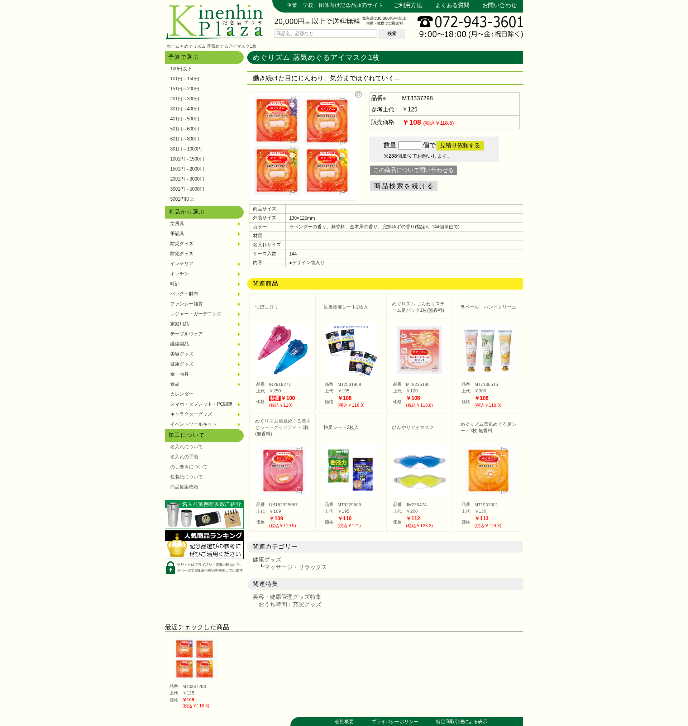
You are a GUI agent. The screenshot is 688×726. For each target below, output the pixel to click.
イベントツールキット (193, 424)
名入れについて (186, 446)
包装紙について (186, 476)
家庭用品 (179, 323)
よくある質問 (452, 5)
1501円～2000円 (187, 169)
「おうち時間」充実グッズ (287, 604)
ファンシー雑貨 (186, 303)
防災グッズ (182, 243)
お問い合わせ (499, 5)
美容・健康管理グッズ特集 (287, 597)
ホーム (173, 46)
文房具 (177, 223)
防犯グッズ (182, 253)
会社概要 (344, 721)
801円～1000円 (186, 149)
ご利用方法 (407, 5)
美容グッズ (182, 354)
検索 (392, 33)
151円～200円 (184, 88)
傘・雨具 (179, 374)
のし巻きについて (188, 466)
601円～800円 (184, 139)
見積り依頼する (460, 145)
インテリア (182, 263)
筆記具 (177, 233)
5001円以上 (182, 199)
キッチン (179, 273)
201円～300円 (184, 98)
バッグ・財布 (184, 293)
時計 (175, 283)
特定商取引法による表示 (461, 721)
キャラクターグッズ (191, 414)
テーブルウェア (186, 333)
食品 (175, 384)
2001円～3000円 (187, 179)
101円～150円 (184, 78)
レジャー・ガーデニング (195, 313)
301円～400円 (184, 108)
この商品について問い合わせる (413, 170)
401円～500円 (184, 118)
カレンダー (182, 394)
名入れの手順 (184, 456)
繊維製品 (179, 344)
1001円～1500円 (187, 159)
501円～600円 (184, 129)
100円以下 (181, 68)
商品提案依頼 (184, 486)
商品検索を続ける (404, 186)
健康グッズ (182, 364)
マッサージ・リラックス (295, 567)
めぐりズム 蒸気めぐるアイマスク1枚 (220, 46)
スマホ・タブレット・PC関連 (201, 404)
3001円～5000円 (187, 189)
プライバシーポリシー (395, 721)
